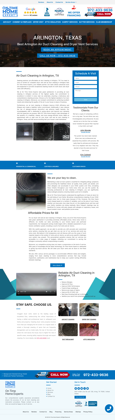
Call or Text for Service (76, 374)
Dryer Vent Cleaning (89, 319)
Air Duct (7, 22)
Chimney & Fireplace (22, 22)
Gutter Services (87, 22)
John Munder (85, 130)
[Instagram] (84, 388)
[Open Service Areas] (76, 2)
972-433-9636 (100, 10)
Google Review (85, 132)
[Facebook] (76, 388)
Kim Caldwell (85, 155)
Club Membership (104, 22)
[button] (30, 12)
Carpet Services (70, 22)
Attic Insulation (53, 22)
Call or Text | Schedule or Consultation (99, 8)
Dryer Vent (38, 22)
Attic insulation (89, 339)
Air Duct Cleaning (68, 319)
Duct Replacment (68, 339)
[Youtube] (81, 388)
